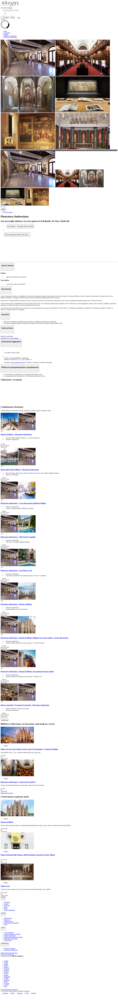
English (6, 961)
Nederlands (7, 977)
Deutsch (6, 967)
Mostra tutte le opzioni (7, 793)
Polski (6, 981)
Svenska (6, 985)
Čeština (6, 964)
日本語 (6, 978)
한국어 (6, 973)
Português (7, 980)
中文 (5, 986)
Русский (6, 983)
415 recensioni (8, 212)
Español (6, 970)
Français (6, 972)
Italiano (6, 975)
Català (6, 962)
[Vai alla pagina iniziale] (10, 8)
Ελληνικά (6, 968)
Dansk (6, 965)
